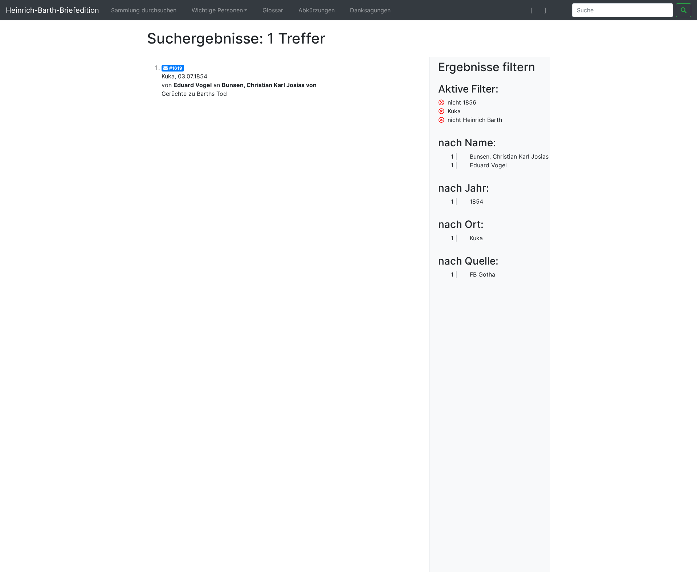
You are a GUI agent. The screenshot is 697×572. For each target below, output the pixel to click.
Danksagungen (370, 10)
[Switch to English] (557, 10)
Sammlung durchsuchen (143, 10)
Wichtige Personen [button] (217, 10)
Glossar (272, 10)
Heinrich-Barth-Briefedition (52, 10)
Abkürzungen (316, 10)
